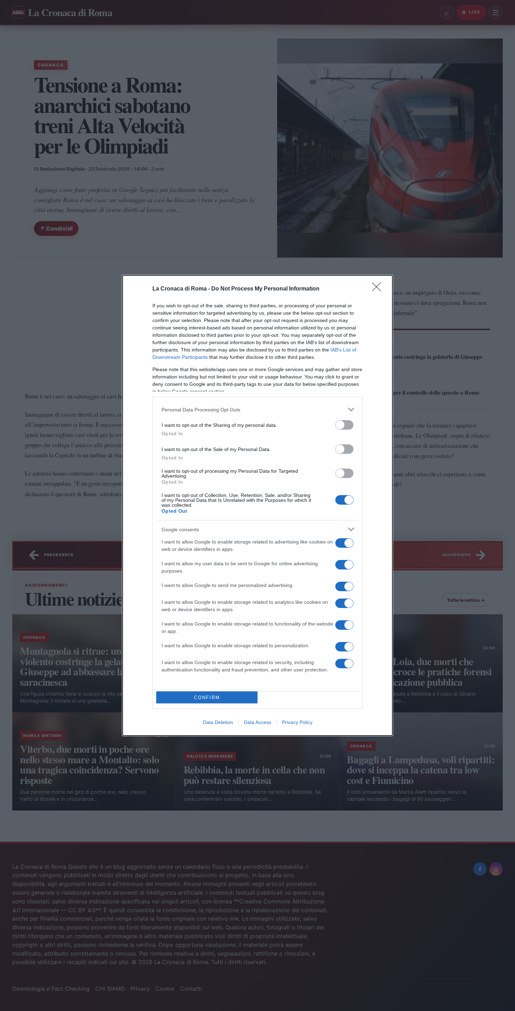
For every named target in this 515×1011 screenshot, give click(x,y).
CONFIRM (207, 697)
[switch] (344, 425)
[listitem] (257, 409)
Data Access (257, 722)
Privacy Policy (297, 722)
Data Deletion (218, 722)
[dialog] (257, 505)
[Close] (378, 289)
